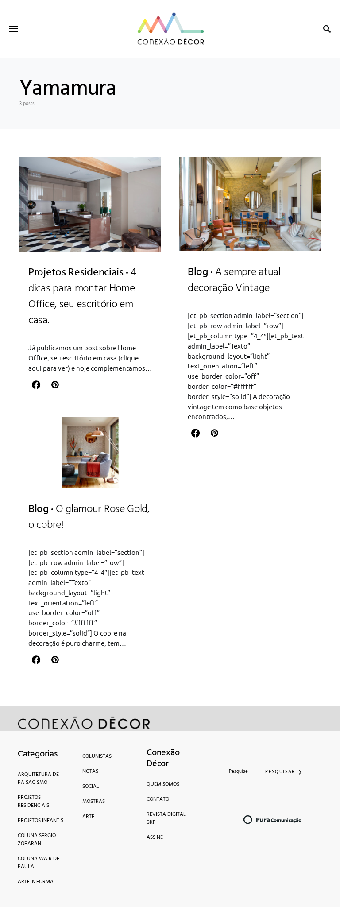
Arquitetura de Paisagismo (38, 778)
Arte (88, 816)
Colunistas (97, 756)
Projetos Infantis (40, 820)
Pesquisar (280, 772)
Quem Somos (163, 784)
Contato (158, 799)
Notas (90, 771)
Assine (155, 837)
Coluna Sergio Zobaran (37, 839)
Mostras (93, 801)
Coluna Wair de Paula (38, 862)
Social (90, 786)
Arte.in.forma (36, 881)
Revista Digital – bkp (168, 818)
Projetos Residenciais (33, 801)
